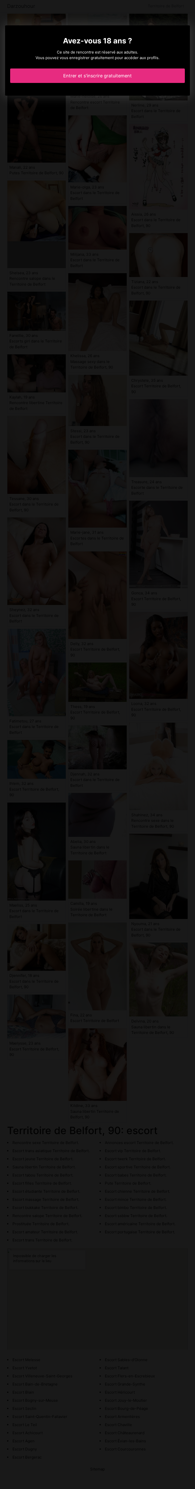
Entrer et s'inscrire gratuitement (97, 75)
